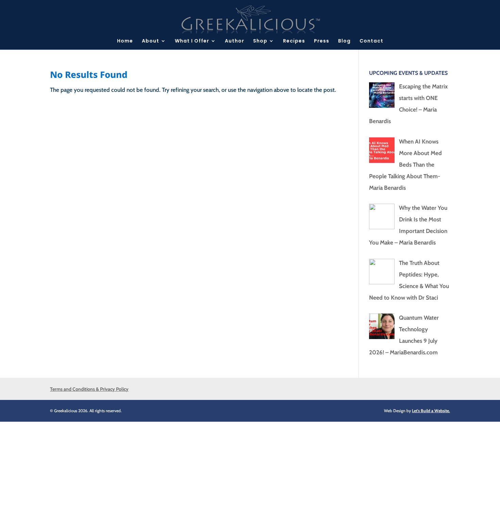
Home (125, 41)
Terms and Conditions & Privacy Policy (89, 389)
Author (234, 41)
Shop (260, 41)
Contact (371, 41)
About (150, 41)
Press (321, 41)
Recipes (294, 41)
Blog (344, 41)
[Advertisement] (204, 469)
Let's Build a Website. (431, 410)
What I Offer (192, 41)
